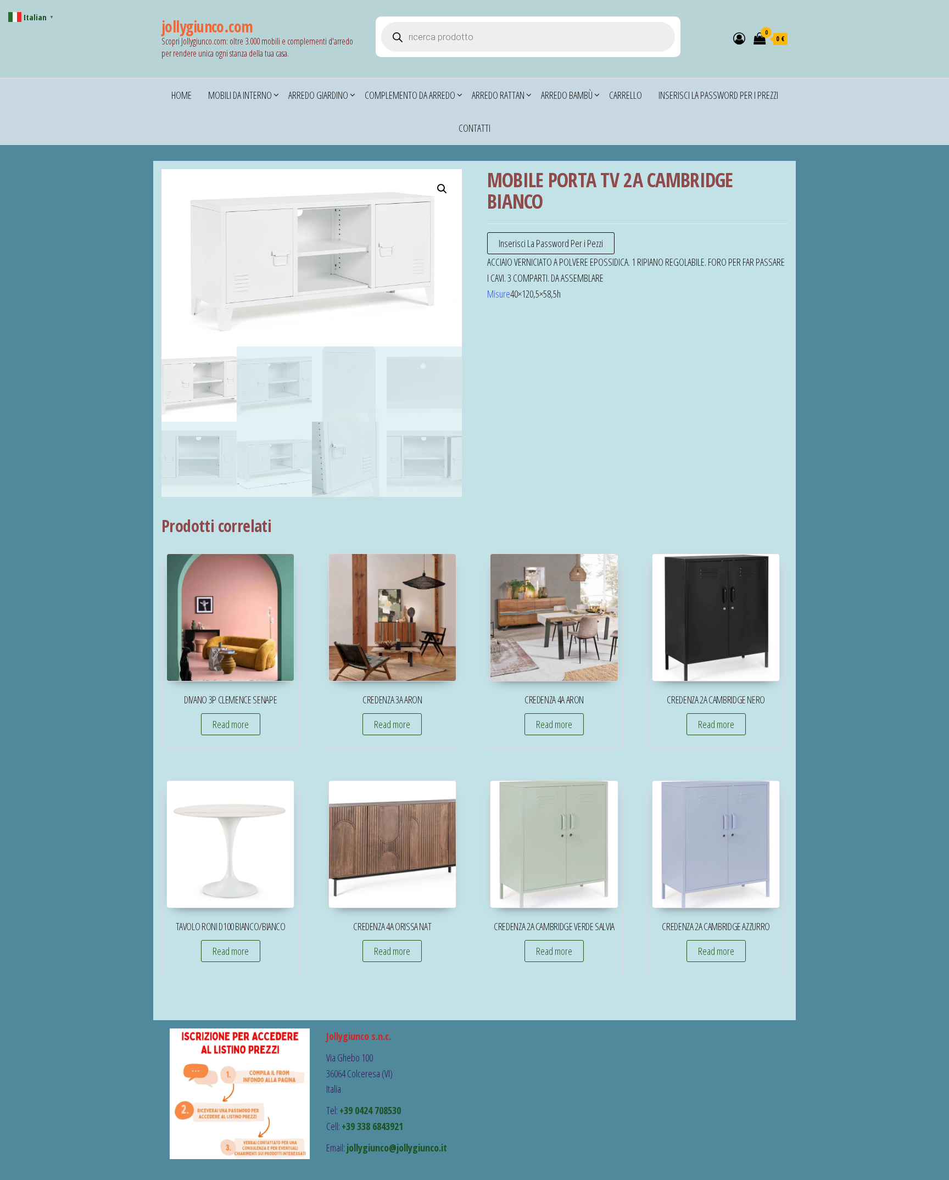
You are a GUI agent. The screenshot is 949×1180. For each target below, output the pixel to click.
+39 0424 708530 (370, 1110)
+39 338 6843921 (372, 1126)
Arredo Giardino (318, 95)
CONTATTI (474, 128)
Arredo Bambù (567, 95)
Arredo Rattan (498, 95)
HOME (181, 95)
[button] (442, 189)
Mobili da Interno (240, 95)
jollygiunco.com (207, 26)
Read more (231, 724)
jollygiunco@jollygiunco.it (397, 1147)
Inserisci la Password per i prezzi (718, 95)
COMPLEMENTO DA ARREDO (410, 95)
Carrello (625, 95)
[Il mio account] (739, 38)
